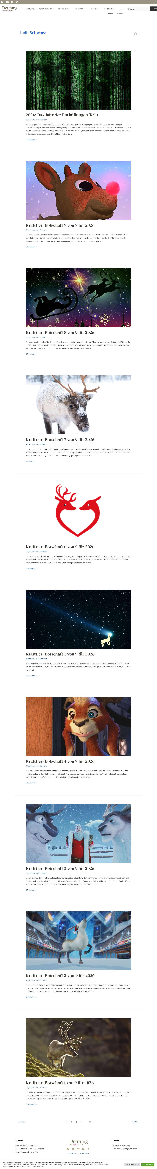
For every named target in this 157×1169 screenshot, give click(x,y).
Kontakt (120, 14)
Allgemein (30, 120)
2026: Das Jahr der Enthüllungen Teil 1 (62, 115)
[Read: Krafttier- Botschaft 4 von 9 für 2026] (78, 726)
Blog (121, 9)
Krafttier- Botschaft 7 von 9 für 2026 (60, 439)
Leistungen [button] (93, 9)
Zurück (21, 1122)
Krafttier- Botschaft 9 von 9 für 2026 (60, 225)
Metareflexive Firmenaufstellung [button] (39, 9)
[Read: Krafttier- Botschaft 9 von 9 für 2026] (78, 190)
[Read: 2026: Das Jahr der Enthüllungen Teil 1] (78, 80)
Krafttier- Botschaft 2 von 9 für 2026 (60, 975)
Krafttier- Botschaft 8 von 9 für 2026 (60, 332)
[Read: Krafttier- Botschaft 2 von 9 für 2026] (78, 941)
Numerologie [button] (63, 9)
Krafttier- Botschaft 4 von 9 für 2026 (60, 761)
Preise (110, 14)
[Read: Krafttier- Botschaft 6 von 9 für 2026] (78, 512)
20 (90, 1122)
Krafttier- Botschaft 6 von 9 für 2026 (60, 547)
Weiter (136, 1122)
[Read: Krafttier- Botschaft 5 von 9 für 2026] (78, 619)
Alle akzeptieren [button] (148, 1164)
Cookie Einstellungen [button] (132, 1164)
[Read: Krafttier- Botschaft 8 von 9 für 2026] (78, 297)
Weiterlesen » (31, 139)
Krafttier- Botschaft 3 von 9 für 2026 (60, 868)
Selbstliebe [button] (109, 9)
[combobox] (139, 8)
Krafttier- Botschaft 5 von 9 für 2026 (60, 654)
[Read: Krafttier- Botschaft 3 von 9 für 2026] (78, 833)
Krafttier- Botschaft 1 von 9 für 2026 (60, 1083)
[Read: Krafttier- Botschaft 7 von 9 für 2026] (78, 405)
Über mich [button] (79, 9)
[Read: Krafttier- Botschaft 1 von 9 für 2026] (78, 1048)
